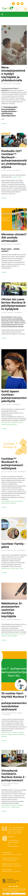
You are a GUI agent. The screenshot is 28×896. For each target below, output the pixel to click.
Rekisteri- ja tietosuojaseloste (18, 893)
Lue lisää (3, 123)
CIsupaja (9, 712)
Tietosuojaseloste (13, 846)
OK (3, 893)
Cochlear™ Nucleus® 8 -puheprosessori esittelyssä (12, 463)
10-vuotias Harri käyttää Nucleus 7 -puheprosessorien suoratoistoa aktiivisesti (14, 701)
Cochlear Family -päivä (13, 545)
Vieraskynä (10, 312)
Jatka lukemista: (12, 568)
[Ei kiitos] (26, 891)
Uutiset (14, 471)
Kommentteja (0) (17, 83)
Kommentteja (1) (6, 714)
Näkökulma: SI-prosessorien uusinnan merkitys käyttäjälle (12, 610)
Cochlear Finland (16, 177)
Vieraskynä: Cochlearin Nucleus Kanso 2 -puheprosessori (13, 775)
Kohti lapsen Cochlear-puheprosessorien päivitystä (14, 396)
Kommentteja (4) (16, 404)
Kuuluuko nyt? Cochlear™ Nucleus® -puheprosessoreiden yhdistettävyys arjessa (14, 159)
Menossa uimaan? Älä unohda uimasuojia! (14, 237)
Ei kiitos (8, 893)
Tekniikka (9, 83)
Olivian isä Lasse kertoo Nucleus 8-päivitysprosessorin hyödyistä (13, 304)
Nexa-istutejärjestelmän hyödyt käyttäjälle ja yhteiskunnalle (13, 74)
